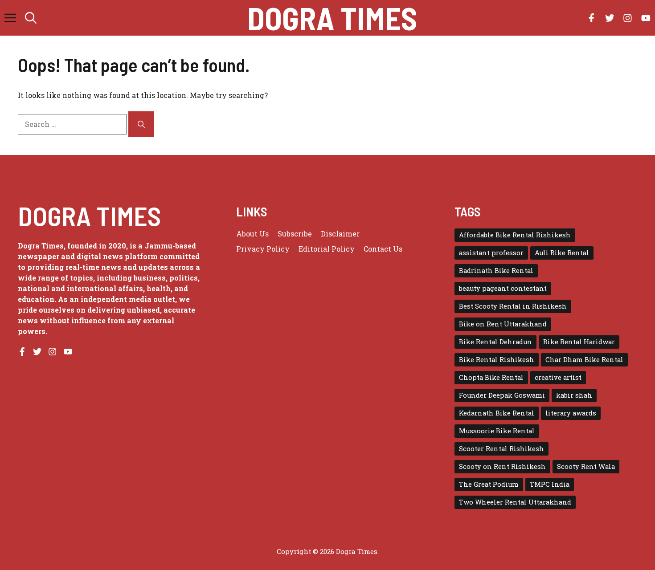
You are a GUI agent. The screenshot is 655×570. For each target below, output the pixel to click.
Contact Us (383, 248)
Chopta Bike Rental (491, 377)
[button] (30, 18)
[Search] (141, 124)
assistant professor (491, 252)
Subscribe (295, 233)
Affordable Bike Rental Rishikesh (515, 235)
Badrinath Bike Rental (496, 270)
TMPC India (549, 484)
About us (252, 233)
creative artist (558, 377)
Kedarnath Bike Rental (496, 413)
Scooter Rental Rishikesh (501, 448)
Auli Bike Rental (562, 252)
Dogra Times (332, 18)
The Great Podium (489, 484)
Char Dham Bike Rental (584, 359)
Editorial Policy (327, 248)
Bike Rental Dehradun (495, 342)
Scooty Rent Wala (586, 466)
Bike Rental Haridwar (579, 342)
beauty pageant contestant (503, 288)
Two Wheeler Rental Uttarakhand (515, 502)
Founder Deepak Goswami (502, 395)
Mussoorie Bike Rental (497, 431)
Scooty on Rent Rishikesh (502, 466)
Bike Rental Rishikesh (496, 359)
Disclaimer (340, 233)
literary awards (570, 413)
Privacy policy (263, 248)
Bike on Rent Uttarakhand (503, 324)
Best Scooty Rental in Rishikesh (513, 306)
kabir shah (574, 395)
